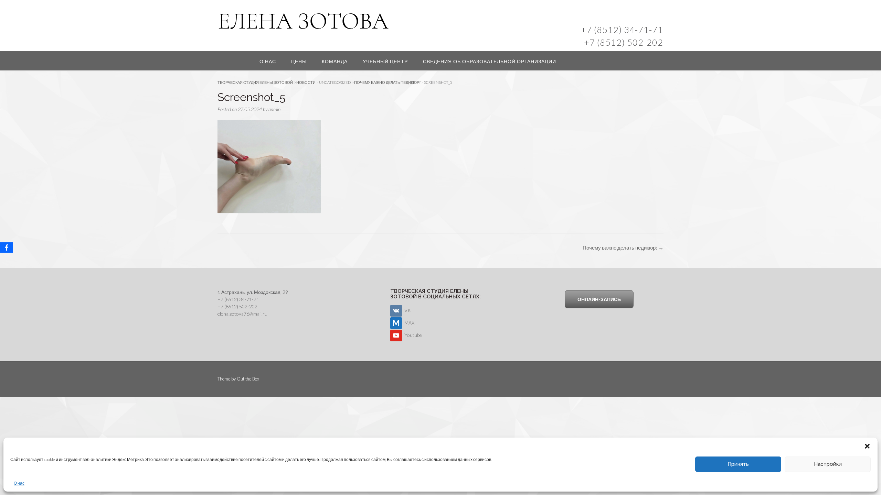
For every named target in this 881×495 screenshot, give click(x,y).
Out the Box (248, 379)
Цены (299, 61)
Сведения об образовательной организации (489, 61)
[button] (867, 446)
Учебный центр (385, 61)
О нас (19, 483)
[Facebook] (6, 247)
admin (274, 109)
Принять (738, 464)
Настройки (828, 464)
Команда (335, 61)
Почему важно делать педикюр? (623, 247)
